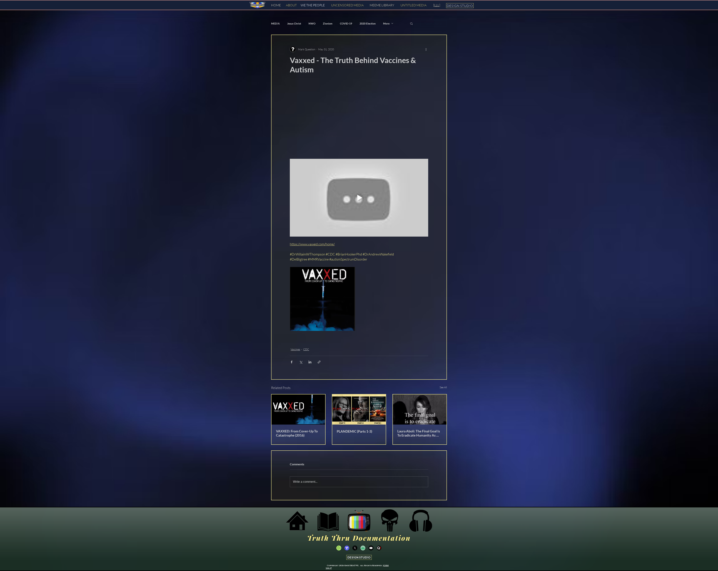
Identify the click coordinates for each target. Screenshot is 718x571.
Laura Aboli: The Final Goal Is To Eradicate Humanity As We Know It (419, 433)
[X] (354, 548)
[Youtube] (371, 548)
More (386, 23)
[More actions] (426, 49)
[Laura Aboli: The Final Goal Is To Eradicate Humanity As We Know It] (420, 409)
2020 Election (368, 23)
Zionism (327, 23)
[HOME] (297, 520)
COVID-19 (346, 23)
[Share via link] (319, 362)
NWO (312, 23)
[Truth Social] (389, 520)
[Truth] (346, 548)
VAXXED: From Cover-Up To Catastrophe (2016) (297, 433)
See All (443, 387)
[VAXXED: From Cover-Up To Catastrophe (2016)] (298, 409)
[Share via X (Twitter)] (301, 362)
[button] (411, 23)
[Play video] (359, 198)
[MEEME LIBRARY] (328, 520)
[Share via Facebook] (291, 362)
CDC (306, 349)
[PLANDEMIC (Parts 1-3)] (359, 409)
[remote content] (350, 117)
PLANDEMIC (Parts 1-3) (354, 431)
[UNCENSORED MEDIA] (359, 520)
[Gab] (362, 548)
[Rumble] (338, 548)
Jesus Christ (294, 23)
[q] (379, 548)
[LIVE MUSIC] (420, 520)
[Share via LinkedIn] (310, 362)
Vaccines (295, 349)
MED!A (275, 23)
